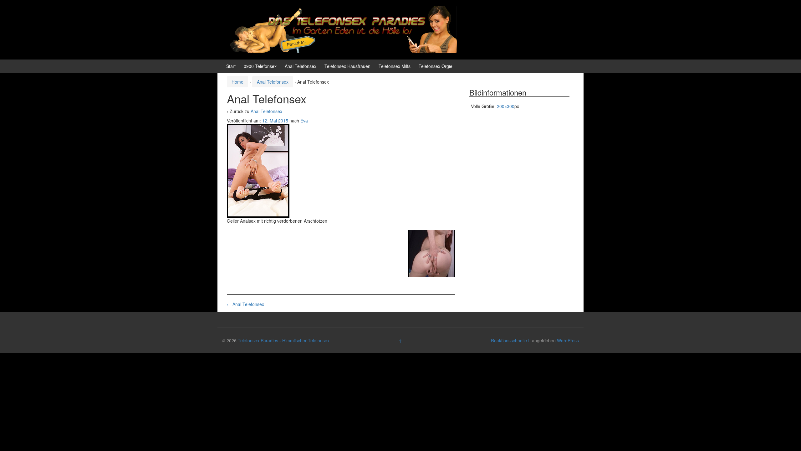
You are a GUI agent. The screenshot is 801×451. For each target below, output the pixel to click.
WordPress (568, 340)
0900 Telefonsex (260, 66)
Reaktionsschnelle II (511, 340)
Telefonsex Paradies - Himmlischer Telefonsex (283, 340)
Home (237, 82)
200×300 (505, 106)
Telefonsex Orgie (435, 66)
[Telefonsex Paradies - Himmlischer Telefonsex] (339, 29)
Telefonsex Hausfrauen (347, 66)
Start (231, 66)
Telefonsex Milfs (395, 66)
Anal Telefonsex (300, 66)
